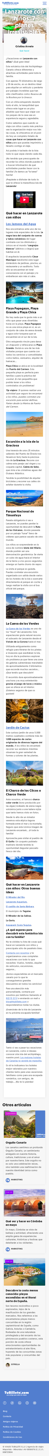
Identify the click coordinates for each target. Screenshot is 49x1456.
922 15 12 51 (11, 998)
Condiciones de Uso (12, 1437)
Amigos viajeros (10, 1422)
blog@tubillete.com (16, 1002)
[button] (45, 3)
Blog (5, 1411)
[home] (11, 3)
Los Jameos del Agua (21, 224)
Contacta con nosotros (17, 953)
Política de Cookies (12, 1432)
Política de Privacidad (13, 1427)
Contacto (7, 1417)
